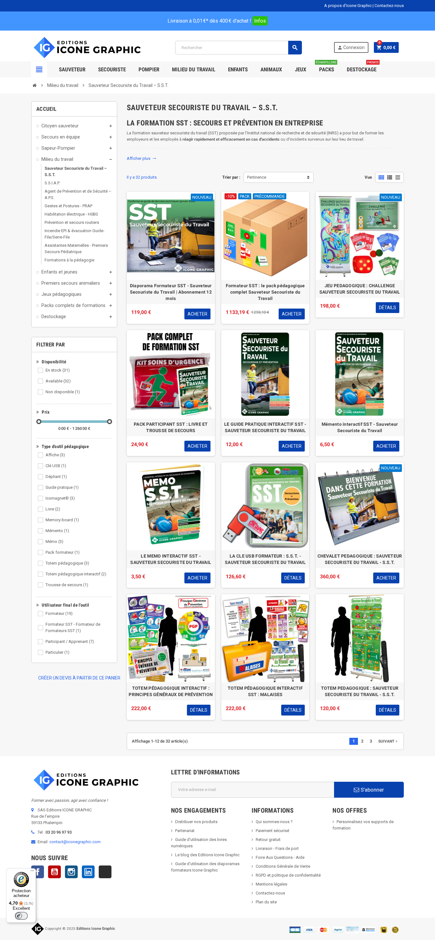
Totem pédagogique (67, 563)
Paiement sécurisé (272, 830)
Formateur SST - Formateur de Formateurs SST (73, 627)
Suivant (388, 741)
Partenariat (185, 830)
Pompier (149, 69)
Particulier (57, 652)
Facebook (37, 871)
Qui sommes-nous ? (274, 821)
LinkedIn (88, 871)
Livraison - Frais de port (277, 848)
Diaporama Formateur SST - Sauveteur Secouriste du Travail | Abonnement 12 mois (171, 292)
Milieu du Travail (193, 69)
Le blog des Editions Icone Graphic (207, 854)
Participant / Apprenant (70, 641)
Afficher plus (141, 158)
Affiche (55, 454)
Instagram (71, 871)
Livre (53, 509)
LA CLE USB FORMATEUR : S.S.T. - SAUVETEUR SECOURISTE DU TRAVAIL (265, 559)
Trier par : (231, 177)
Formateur (59, 613)
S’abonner (371, 790)
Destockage (363, 67)
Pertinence (256, 177)
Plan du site (266, 902)
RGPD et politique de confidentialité (288, 875)
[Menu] (32, 872)
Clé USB (56, 465)
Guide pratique (62, 487)
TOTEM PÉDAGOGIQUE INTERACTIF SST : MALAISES (265, 691)
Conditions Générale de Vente (283, 866)
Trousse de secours (67, 584)
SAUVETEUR (72, 69)
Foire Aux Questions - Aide (280, 857)
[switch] (21, 916)
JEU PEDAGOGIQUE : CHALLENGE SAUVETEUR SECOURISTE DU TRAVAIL (359, 289)
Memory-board (62, 519)
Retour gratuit (268, 839)
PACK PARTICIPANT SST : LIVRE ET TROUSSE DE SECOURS (171, 427)
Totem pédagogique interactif (76, 574)
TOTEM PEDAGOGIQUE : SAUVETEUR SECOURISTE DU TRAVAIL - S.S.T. (359, 691)
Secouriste (112, 69)
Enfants (238, 69)
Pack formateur (63, 552)
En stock (58, 370)
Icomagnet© (60, 498)
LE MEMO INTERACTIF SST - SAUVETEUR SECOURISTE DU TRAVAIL (170, 559)
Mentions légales (271, 884)
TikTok (105, 871)
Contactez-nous (389, 5)
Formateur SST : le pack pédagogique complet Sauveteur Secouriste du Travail (265, 292)
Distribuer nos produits (196, 821)
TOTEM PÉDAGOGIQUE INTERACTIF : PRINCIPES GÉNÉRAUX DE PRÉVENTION (171, 691)
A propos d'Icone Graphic (348, 5)
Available (58, 381)
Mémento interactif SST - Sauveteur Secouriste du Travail (360, 427)
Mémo (54, 541)
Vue (368, 177)
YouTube (54, 871)
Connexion (351, 47)
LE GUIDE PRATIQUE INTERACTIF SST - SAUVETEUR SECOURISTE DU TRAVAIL (265, 427)
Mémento (57, 530)
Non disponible (63, 391)
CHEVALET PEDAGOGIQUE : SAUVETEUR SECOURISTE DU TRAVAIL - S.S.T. (359, 559)
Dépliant (56, 476)
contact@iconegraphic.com (75, 841)
